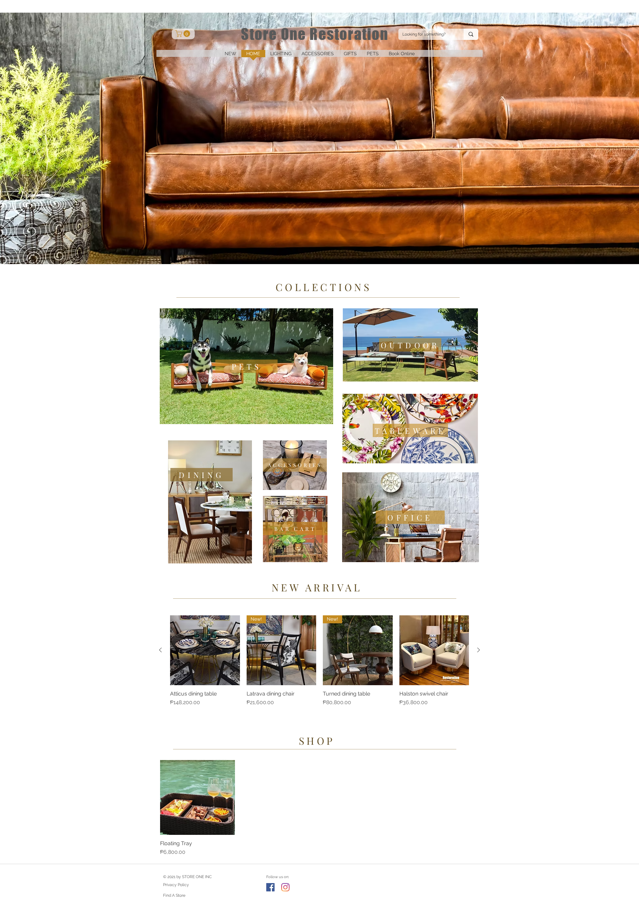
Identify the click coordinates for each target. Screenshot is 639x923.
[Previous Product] (160, 650)
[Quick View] (205, 650)
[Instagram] (285, 887)
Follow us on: (277, 877)
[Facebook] (270, 887)
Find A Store (174, 895)
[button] (281, 56)
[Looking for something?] (471, 34)
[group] (319, 664)
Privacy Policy (176, 884)
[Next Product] (479, 650)
